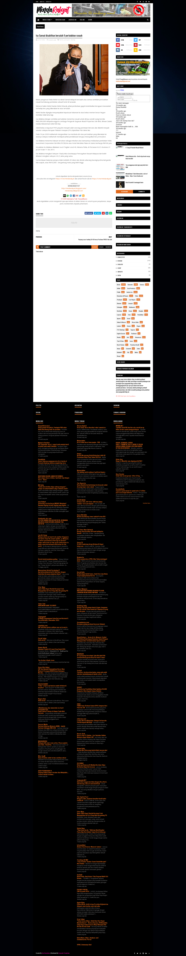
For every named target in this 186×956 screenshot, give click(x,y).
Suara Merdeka (82, 515)
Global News (81, 828)
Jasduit (79, 670)
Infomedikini (81, 845)
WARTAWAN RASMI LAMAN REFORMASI (50, 476)
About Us (42, 1)
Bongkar (120, 261)
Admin (90, 19)
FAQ (128, 352)
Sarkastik (120, 272)
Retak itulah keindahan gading (48, 559)
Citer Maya (41, 587)
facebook (108, 247)
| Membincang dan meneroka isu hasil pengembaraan (50, 709)
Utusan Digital (82, 426)
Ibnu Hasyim (120, 474)
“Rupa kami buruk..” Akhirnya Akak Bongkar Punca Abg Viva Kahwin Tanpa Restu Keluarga (91, 831)
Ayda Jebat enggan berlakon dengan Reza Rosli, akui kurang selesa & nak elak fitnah (92, 783)
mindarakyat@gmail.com (74, 191)
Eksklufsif (120, 264)
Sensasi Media (43, 724)
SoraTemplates (46, 953)
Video (136, 296)
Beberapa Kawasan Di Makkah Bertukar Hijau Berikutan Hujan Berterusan (91, 766)
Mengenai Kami (60, 19)
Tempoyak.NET (81, 780)
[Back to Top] (149, 953)
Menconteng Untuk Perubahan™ (49, 570)
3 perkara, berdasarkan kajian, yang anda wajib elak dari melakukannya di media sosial (92, 673)
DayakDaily (41, 459)
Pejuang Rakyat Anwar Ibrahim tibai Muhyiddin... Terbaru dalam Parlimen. (53, 773)
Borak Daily (80, 572)
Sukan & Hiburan (121, 322)
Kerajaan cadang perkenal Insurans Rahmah (91, 624)
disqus (101, 247)
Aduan (118, 348)
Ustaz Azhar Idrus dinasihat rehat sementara (91, 427)
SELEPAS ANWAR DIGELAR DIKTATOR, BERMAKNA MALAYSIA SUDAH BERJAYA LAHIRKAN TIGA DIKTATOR (53, 522)
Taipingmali (42, 616)
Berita (62, 40)
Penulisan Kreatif (134, 345)
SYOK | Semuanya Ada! (84, 944)
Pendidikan (140, 315)
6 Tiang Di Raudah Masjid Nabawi (134, 147)
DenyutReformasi (44, 426)
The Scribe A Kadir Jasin (46, 660)
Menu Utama (47, 19)
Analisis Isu (130, 292)
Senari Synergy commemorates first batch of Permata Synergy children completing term (52, 462)
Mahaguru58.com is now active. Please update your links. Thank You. (52, 744)
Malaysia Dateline (44, 442)
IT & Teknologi (121, 330)
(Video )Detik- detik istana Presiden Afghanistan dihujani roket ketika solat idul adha (92, 905)
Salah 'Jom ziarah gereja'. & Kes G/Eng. (128, 476)
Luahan (119, 326)
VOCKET (79, 687)
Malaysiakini (81, 440)
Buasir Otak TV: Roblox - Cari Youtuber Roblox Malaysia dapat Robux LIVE (91, 736)
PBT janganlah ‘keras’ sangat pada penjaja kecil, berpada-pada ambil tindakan (53, 445)
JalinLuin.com (81, 719)
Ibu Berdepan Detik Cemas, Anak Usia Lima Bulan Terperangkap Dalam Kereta (92, 575)
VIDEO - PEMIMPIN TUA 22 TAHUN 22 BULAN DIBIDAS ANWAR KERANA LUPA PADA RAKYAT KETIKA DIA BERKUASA (129, 446)
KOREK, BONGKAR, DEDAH (124, 442)
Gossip (119, 268)
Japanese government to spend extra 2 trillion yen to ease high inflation (130, 492)
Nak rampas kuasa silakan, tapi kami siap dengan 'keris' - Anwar (53, 479)
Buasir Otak (81, 733)
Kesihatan (119, 311)
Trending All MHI (82, 860)
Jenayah (67, 40)
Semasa (142, 285)
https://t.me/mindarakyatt (101, 179)
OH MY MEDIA (81, 500)
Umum (130, 311)
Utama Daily (81, 748)
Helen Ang (119, 459)
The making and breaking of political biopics (91, 472)
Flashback (133, 333)
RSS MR (82, 19)
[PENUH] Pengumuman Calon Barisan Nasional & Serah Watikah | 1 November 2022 (53, 619)
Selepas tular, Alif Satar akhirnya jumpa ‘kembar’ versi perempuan (89, 503)
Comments (141, 191)
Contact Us (48, 1)
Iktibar (136, 352)
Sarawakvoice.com (83, 622)
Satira (119, 275)
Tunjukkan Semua (146, 503)
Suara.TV (80, 542)
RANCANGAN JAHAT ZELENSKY (47, 605)
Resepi (119, 356)
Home (37, 1)
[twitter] (140, 1)
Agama (119, 318)
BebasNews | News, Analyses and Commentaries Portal (87, 939)
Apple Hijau (81, 902)
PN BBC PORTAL (82, 889)
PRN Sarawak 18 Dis (83, 891)
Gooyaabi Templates (64, 953)
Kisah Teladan (120, 345)
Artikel (118, 288)
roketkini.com (42, 625)
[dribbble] (143, 1)
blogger (94, 247)
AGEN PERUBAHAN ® (45, 771)
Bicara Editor (121, 257)
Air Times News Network (85, 529)
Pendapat (119, 300)
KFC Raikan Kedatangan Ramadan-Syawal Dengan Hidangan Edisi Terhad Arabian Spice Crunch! (92, 640)
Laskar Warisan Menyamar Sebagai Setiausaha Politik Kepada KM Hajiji (92, 721)
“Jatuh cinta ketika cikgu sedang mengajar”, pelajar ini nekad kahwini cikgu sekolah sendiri (53, 488)
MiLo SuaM (41, 756)
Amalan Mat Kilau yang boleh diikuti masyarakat (92, 750)
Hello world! (42, 640)
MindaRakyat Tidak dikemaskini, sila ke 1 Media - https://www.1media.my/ (137, 175)
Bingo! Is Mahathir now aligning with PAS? (129, 461)
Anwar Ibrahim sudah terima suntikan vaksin (52, 758)
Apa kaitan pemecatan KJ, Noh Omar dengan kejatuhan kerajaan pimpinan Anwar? (52, 573)
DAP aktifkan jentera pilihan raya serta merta (53, 627)
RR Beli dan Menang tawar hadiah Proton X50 (91, 516)
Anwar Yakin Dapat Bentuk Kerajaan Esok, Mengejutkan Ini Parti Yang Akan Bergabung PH (53, 590)
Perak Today (42, 638)
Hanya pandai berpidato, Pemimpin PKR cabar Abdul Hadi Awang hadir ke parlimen (52, 428)
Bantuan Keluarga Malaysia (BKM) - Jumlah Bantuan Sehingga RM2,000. (51, 727)
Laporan (119, 315)
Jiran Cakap (81, 919)
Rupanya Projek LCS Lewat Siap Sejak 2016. (52, 649)
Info (128, 337)
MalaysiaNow (81, 470)
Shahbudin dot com (44, 518)
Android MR (72, 19)
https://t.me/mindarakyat (65, 179)
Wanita (119, 337)
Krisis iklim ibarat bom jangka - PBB (88, 442)
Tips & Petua (120, 341)
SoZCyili (79, 875)
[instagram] (146, 1)
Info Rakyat (42, 501)
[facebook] (137, 1)
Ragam (138, 326)
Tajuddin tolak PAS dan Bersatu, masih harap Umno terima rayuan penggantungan (130, 428)
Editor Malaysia (82, 589)
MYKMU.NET (119, 426)
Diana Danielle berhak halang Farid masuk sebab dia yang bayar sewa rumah (92, 486)
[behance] (149, 1)
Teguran (133, 330)
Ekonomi (119, 303)
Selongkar (124, 191)
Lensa (131, 341)
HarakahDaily (120, 489)
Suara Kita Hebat (44, 667)
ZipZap (73, 40)
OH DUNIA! (80, 763)
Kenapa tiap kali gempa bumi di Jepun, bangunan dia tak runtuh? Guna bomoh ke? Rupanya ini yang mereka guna (92, 609)
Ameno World (42, 647)
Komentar (130, 285)
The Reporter (81, 483)
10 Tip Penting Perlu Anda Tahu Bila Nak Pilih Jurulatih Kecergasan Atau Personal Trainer (91, 656)
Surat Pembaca (131, 288)
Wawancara (138, 337)
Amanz (79, 453)
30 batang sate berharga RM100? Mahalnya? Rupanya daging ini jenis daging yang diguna (52, 504)
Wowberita (80, 557)
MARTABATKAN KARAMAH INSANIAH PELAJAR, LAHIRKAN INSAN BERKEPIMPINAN (90, 591)
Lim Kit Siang (42, 535)
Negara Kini (42, 699)
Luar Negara (132, 300)
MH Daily (41, 485)
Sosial (128, 318)
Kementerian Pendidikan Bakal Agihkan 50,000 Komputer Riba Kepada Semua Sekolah (92, 690)
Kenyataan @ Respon (122, 296)
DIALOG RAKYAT (43, 684)
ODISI (79, 704)
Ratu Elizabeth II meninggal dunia (134, 182)
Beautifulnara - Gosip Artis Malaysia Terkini (91, 637)
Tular (129, 315)
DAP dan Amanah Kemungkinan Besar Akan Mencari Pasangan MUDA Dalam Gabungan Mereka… (51, 671)
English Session (121, 333)
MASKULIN (80, 654)
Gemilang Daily (82, 605)
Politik (118, 292)
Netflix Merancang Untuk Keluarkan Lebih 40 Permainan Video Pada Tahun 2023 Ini (91, 456)
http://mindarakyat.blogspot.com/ (73, 188)
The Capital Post (82, 797)
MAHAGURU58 (42, 741)
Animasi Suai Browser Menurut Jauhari (89, 847)
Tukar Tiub (41, 604)
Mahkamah (132, 307)
